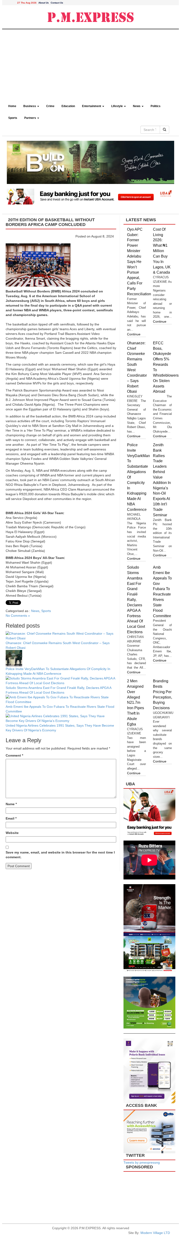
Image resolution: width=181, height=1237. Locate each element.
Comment (14, 755)
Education (68, 106)
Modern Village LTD (155, 1233)
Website (12, 833)
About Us (43, 2)
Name (11, 804)
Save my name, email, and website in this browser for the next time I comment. (60, 854)
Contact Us (57, 2)
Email (11, 818)
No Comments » (18, 615)
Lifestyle (117, 106)
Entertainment (92, 106)
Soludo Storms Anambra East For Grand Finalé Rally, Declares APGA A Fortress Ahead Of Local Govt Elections (136, 599)
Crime (50, 106)
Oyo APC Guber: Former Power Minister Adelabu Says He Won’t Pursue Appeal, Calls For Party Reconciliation (139, 261)
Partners (30, 118)
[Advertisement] (90, 65)
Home (12, 106)
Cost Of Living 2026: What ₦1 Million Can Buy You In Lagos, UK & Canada (162, 251)
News (137, 106)
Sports (12, 118)
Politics (155, 106)
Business (30, 106)
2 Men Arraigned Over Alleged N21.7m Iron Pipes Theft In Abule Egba (135, 702)
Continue (133, 334)
